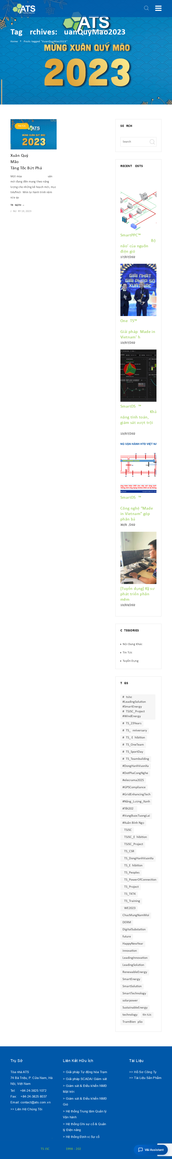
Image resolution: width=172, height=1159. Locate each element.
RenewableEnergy (134, 972)
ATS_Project (130, 887)
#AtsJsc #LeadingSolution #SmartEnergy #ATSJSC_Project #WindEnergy (134, 706)
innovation (129, 950)
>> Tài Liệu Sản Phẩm (145, 1078)
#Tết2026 (128, 808)
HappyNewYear (132, 943)
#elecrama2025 (133, 780)
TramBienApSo (132, 1022)
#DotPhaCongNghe (135, 773)
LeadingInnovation (134, 958)
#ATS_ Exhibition (133, 737)
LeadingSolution (133, 965)
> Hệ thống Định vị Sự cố (81, 1137)
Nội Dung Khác (132, 644)
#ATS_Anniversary (134, 730)
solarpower (130, 1000)
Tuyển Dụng (130, 661)
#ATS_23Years (131, 723)
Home (14, 41)
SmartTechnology (134, 993)
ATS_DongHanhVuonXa (138, 858)
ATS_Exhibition (132, 865)
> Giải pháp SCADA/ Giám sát (85, 1079)
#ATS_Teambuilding (135, 759)
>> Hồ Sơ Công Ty (142, 1072)
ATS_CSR (128, 851)
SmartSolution (132, 986)
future (126, 936)
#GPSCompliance (134, 787)
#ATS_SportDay (132, 752)
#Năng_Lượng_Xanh (136, 801)
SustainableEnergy (134, 1007)
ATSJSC (127, 830)
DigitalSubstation (134, 929)
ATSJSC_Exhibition (134, 837)
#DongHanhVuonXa (135, 766)
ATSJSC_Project (132, 844)
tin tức (147, 1014)
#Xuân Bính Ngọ (133, 823)
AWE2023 (129, 908)
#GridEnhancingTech (136, 794)
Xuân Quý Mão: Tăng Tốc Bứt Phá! (28, 162)
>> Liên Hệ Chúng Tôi (26, 1109)
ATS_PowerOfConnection (139, 879)
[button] (151, 1150)
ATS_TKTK (129, 894)
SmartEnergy (131, 979)
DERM (126, 922)
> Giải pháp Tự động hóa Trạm (85, 1072)
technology (129, 1014)
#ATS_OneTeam (133, 744)
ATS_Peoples (130, 872)
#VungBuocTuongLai (136, 815)
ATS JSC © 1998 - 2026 (61, 1149)
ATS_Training (131, 901)
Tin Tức (22, 126)
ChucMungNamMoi (135, 915)
